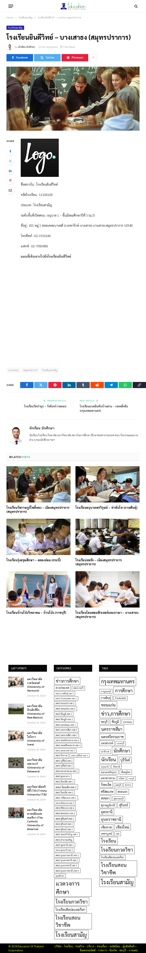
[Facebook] (10, 151)
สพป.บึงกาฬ (61, 755)
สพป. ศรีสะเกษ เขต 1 (66, 797)
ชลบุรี (104, 721)
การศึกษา (124, 690)
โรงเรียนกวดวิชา (72, 901)
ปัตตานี (116, 766)
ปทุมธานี (105, 766)
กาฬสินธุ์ (106, 698)
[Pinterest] (10, 180)
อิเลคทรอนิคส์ (87, 950)
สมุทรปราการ (30, 370)
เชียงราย (106, 827)
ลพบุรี (118, 785)
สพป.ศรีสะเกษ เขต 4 (65, 808)
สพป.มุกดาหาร (63, 776)
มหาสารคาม (108, 778)
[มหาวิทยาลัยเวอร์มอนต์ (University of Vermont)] (16, 682)
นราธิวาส (105, 751)
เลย (117, 833)
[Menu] (10, 6)
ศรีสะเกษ (107, 791)
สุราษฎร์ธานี (108, 805)
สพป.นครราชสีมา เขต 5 (66, 729)
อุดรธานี (107, 812)
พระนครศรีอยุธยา (109, 772)
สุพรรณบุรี (119, 798)
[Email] (10, 190)
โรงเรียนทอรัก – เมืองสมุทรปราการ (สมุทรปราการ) (98, 562)
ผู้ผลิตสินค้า (129, 946)
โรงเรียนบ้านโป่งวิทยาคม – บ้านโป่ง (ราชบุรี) (36, 613)
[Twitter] (10, 161)
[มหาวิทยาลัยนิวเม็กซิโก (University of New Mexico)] (16, 709)
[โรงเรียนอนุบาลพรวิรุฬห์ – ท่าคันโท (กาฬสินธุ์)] (107, 484)
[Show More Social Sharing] (93, 57)
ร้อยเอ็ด (106, 784)
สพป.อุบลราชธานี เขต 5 (67, 870)
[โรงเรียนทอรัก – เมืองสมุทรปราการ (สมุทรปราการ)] (107, 537)
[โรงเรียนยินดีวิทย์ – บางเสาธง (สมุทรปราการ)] (73, 99)
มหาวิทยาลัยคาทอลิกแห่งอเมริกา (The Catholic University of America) (35, 819)
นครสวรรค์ (107, 743)
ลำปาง (128, 785)
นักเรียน (108, 759)
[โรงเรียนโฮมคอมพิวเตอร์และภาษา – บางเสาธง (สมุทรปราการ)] (107, 589)
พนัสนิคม (115, 946)
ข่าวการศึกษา (67, 681)
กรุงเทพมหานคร (118, 681)
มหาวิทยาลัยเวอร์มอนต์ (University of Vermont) (35, 684)
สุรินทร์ (123, 805)
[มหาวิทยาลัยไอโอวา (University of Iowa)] (16, 736)
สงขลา (105, 798)
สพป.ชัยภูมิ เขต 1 (64, 713)
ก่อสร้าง (79, 946)
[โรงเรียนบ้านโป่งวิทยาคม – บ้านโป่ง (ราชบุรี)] (38, 589)
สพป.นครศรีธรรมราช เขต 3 (68, 745)
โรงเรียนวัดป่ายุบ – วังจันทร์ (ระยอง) (45, 406)
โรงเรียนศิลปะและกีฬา (70, 909)
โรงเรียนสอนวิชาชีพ (68, 921)
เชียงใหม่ (122, 827)
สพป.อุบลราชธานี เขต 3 (66, 865)
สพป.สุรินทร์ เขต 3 (64, 829)
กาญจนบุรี (106, 691)
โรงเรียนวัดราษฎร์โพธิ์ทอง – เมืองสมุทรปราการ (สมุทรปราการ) (37, 510)
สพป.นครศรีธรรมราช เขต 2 (67, 740)
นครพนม (127, 721)
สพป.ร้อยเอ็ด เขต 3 (64, 792)
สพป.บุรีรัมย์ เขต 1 (79, 755)
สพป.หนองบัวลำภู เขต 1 (67, 834)
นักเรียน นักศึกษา (26, 46)
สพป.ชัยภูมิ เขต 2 (64, 719)
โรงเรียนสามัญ (15, 27)
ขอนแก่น (108, 704)
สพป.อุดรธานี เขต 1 (65, 845)
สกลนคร (122, 792)
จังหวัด (113, 950)
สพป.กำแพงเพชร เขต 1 (66, 698)
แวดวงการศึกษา (68, 887)
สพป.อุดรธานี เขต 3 (64, 850)
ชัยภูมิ (115, 722)
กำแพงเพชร (120, 698)
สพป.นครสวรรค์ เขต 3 (65, 750)
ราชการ (102, 950)
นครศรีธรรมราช (112, 737)
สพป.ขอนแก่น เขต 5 (65, 708)
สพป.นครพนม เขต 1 (66, 724)
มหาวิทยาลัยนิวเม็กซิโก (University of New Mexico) (35, 711)
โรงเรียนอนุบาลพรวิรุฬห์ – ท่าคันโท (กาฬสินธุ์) (106, 508)
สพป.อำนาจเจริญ (64, 839)
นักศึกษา (121, 751)
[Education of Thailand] (73, 6)
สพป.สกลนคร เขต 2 (65, 813)
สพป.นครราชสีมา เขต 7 (66, 735)
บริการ (90, 946)
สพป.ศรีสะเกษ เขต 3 (65, 803)
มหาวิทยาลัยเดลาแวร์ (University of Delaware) (35, 765)
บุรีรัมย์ (125, 760)
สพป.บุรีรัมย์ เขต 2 (64, 760)
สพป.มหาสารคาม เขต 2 (67, 771)
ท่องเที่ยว (102, 946)
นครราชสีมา (111, 729)
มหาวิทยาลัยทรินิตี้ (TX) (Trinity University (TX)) (37, 790)
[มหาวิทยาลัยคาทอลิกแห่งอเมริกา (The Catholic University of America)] (16, 812)
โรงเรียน (108, 841)
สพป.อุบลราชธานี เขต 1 (67, 855)
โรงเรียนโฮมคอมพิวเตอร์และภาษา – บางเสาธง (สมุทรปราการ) (106, 615)
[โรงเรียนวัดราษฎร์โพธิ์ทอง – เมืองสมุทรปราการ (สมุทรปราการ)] (38, 484)
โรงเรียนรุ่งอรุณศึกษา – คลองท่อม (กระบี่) (33, 560)
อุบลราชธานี (111, 819)
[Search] (136, 6)
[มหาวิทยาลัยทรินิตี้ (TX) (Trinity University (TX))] (16, 789)
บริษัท (57, 946)
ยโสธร (122, 778)
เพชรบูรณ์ (106, 833)
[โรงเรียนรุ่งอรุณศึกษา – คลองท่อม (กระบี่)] (38, 537)
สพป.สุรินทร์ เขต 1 (65, 818)
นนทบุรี (120, 743)
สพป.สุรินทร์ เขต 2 (64, 824)
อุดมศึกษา (60, 876)
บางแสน (133, 950)
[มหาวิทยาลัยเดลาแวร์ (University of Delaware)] (16, 762)
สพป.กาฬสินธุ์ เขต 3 (65, 693)
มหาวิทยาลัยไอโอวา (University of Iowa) (35, 738)
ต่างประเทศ (62, 687)
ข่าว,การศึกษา (115, 713)
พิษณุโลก (125, 772)
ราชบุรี (131, 778)
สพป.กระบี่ (78, 688)
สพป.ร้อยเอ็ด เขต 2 (66, 787)
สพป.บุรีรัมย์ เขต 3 (64, 765)
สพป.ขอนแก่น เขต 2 (65, 703)
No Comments (50, 46)
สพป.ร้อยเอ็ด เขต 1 (64, 781)
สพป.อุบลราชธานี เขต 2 (67, 860)
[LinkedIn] (10, 171)
